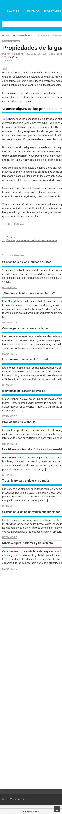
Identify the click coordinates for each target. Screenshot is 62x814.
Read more (9, 287)
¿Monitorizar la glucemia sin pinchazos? (28, 293)
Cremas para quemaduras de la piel (25, 328)
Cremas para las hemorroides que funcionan (31, 511)
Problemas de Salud (11, 41)
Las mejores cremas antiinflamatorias (26, 359)
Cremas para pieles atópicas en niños (26, 262)
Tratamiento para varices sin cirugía (25, 480)
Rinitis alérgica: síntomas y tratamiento (27, 543)
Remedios (32, 11)
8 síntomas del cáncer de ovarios (23, 390)
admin (8, 60)
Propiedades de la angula (18, 422)
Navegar (13, 11)
